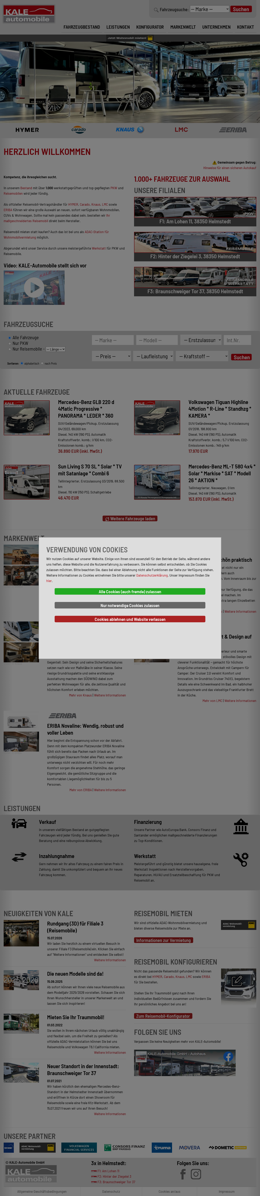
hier (49, 580)
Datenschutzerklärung (152, 575)
